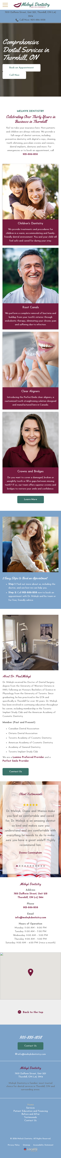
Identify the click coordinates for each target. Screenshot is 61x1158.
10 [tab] (41, 866)
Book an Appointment (21, 67)
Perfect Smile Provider (16, 761)
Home (30, 1104)
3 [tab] (22, 866)
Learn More (30, 499)
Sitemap (26, 1145)
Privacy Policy (14, 1145)
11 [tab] (44, 866)
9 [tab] (38, 866)
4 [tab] (25, 866)
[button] (30, 972)
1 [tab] (17, 866)
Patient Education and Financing (30, 1111)
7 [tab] (33, 866)
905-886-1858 (30, 154)
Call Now (14, 75)
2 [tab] (19, 866)
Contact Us (15, 771)
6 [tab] (30, 866)
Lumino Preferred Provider (28, 757)
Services (30, 1108)
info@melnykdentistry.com (30, 917)
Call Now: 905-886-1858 (32, 20)
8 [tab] (36, 866)
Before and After (31, 1114)
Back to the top (33, 1012)
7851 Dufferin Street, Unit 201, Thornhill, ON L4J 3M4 (30, 14)
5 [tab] (27, 866)
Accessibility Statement (43, 1145)
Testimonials (30, 1117)
